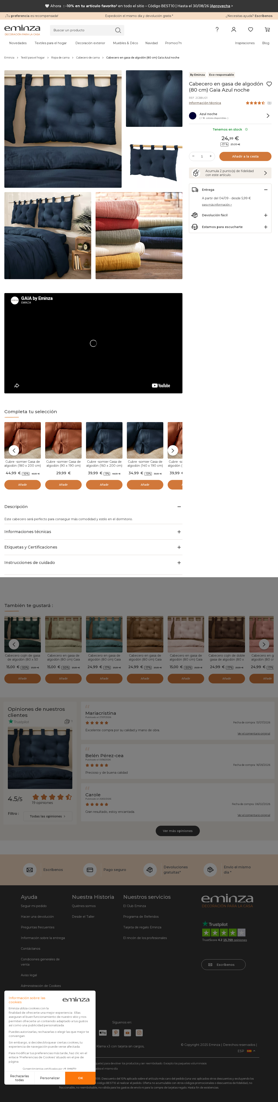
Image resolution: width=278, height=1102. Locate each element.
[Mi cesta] (267, 30)
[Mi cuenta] (234, 30)
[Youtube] (127, 1032)
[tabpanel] (106, 43)
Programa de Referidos (141, 917)
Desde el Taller (83, 917)
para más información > (217, 204)
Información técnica (205, 103)
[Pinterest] (115, 1032)
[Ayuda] (217, 30)
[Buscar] (118, 30)
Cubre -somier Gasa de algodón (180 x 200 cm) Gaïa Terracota (22, 465)
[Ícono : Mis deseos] (269, 84)
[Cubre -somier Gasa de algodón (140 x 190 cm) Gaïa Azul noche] (145, 440)
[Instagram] (139, 1032)
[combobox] (48, 816)
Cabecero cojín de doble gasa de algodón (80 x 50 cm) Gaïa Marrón (226, 659)
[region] (139, 57)
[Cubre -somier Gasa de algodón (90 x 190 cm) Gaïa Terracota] (63, 440)
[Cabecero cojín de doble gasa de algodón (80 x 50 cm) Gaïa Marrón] (226, 634)
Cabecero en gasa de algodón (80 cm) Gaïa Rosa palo (186, 659)
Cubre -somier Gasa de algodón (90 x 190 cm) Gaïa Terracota (63, 465)
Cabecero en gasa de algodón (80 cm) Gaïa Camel (145, 659)
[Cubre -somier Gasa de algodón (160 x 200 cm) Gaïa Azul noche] (104, 440)
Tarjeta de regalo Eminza (142, 927)
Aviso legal (29, 975)
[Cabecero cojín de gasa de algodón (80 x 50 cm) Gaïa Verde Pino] (22, 634)
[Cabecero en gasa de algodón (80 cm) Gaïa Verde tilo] (63, 634)
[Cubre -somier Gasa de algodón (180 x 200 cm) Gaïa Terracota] (22, 440)
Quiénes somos (84, 906)
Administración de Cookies (41, 986)
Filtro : (13, 814)
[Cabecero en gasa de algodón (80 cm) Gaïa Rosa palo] (186, 634)
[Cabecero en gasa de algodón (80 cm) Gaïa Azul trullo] (104, 634)
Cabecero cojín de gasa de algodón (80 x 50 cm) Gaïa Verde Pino (22, 659)
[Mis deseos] (250, 30)
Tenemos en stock (228, 129)
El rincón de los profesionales (145, 938)
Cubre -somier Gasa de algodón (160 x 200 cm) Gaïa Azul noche (104, 465)
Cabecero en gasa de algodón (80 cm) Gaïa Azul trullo (104, 659)
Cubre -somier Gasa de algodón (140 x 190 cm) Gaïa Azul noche (145, 465)
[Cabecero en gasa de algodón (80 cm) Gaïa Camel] (145, 634)
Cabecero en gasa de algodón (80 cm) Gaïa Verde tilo (63, 659)
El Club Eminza (134, 906)
